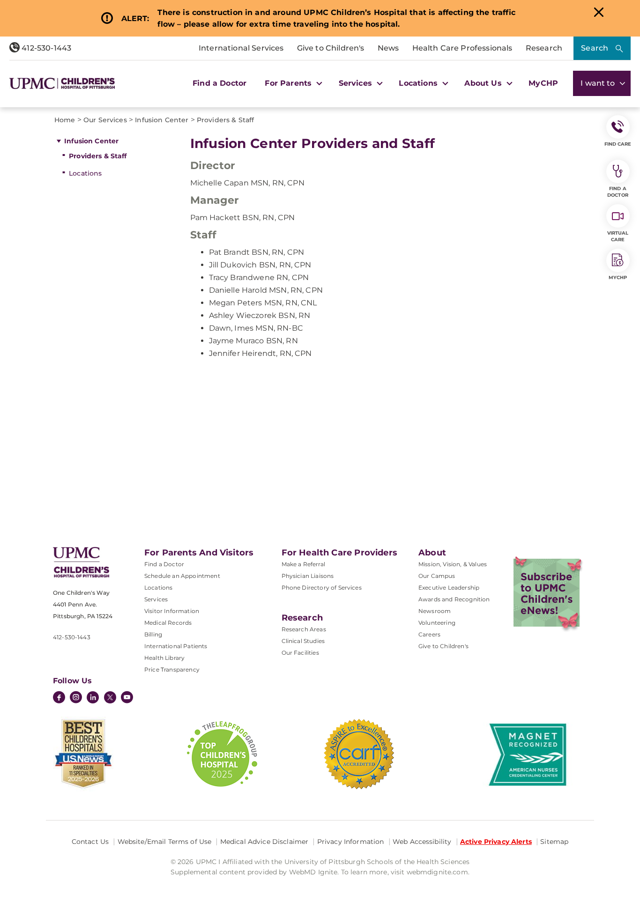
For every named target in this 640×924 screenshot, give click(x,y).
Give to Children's (331, 48)
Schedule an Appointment (182, 575)
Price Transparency (172, 669)
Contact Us (90, 841)
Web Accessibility (422, 841)
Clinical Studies (303, 640)
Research (544, 48)
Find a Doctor (219, 83)
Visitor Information (171, 610)
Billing (153, 634)
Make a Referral (303, 564)
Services (156, 599)
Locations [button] (419, 83)
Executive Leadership (448, 587)
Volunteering (436, 622)
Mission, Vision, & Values (452, 564)
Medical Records (168, 622)
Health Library (164, 657)
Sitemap (554, 841)
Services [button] (356, 83)
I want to (598, 83)
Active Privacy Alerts (496, 841)
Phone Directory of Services (322, 587)
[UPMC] (62, 83)
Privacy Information (350, 841)
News (388, 48)
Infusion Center (91, 141)
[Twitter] (110, 697)
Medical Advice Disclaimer (264, 841)
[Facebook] (59, 698)
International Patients (176, 646)
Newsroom (434, 610)
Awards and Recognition (454, 599)
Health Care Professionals (462, 48)
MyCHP (543, 83)
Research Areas (304, 629)
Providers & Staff (98, 156)
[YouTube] (127, 698)
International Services (241, 48)
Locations (85, 173)
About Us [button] (484, 83)
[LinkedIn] (93, 698)
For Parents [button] (289, 83)
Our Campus (436, 575)
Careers (429, 634)
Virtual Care (618, 236)
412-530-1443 (45, 48)
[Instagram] (76, 698)
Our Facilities (300, 652)
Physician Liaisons (308, 575)
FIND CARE (618, 144)
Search (594, 48)
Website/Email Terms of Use (165, 841)
